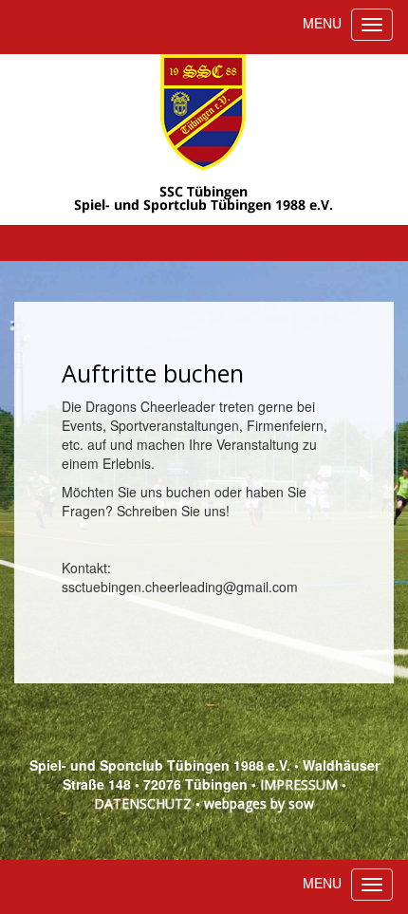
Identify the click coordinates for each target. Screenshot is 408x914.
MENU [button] (322, 22)
